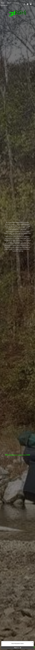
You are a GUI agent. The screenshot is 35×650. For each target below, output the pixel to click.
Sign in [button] (16, 647)
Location (16, 3)
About (9, 3)
